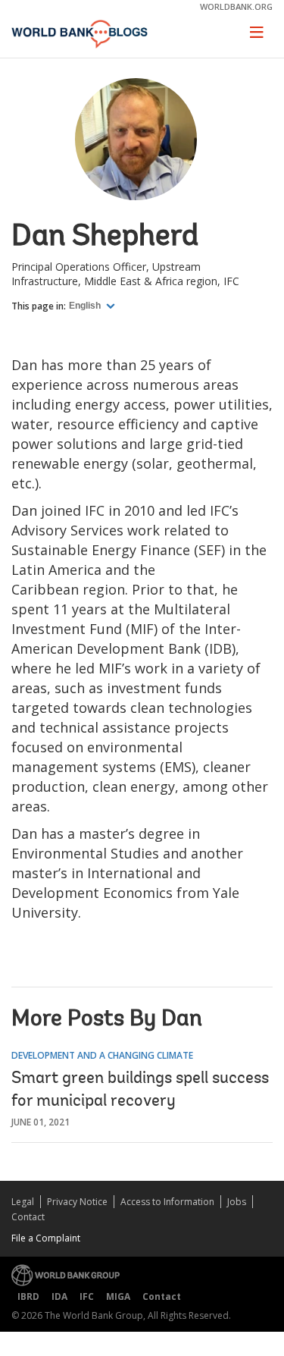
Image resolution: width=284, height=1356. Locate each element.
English (86, 305)
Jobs (236, 1201)
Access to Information (167, 1201)
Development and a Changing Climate (102, 1055)
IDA (59, 1296)
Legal (22, 1201)
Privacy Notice (77, 1201)
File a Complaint (45, 1238)
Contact (28, 1216)
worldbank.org (236, 6)
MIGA (118, 1296)
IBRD (28, 1296)
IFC (87, 1296)
